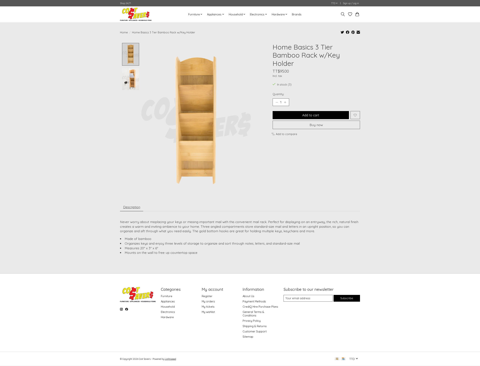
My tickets (208, 306)
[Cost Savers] (136, 14)
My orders (208, 301)
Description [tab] (131, 207)
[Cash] (337, 359)
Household (168, 306)
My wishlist (208, 312)
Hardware (167, 317)
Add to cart (310, 115)
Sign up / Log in (351, 3)
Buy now (316, 125)
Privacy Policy (252, 320)
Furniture (166, 296)
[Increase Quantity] (285, 102)
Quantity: (278, 94)
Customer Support (255, 331)
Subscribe (346, 298)
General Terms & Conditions (253, 313)
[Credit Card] (343, 359)
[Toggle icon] (343, 14)
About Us (248, 296)
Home (124, 32)
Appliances (168, 301)
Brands (297, 14)
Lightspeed (170, 359)
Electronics (168, 312)
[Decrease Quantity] (276, 102)
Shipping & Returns (255, 326)
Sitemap (248, 336)
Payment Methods (254, 301)
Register (207, 296)
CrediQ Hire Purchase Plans (260, 306)
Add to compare (286, 134)
